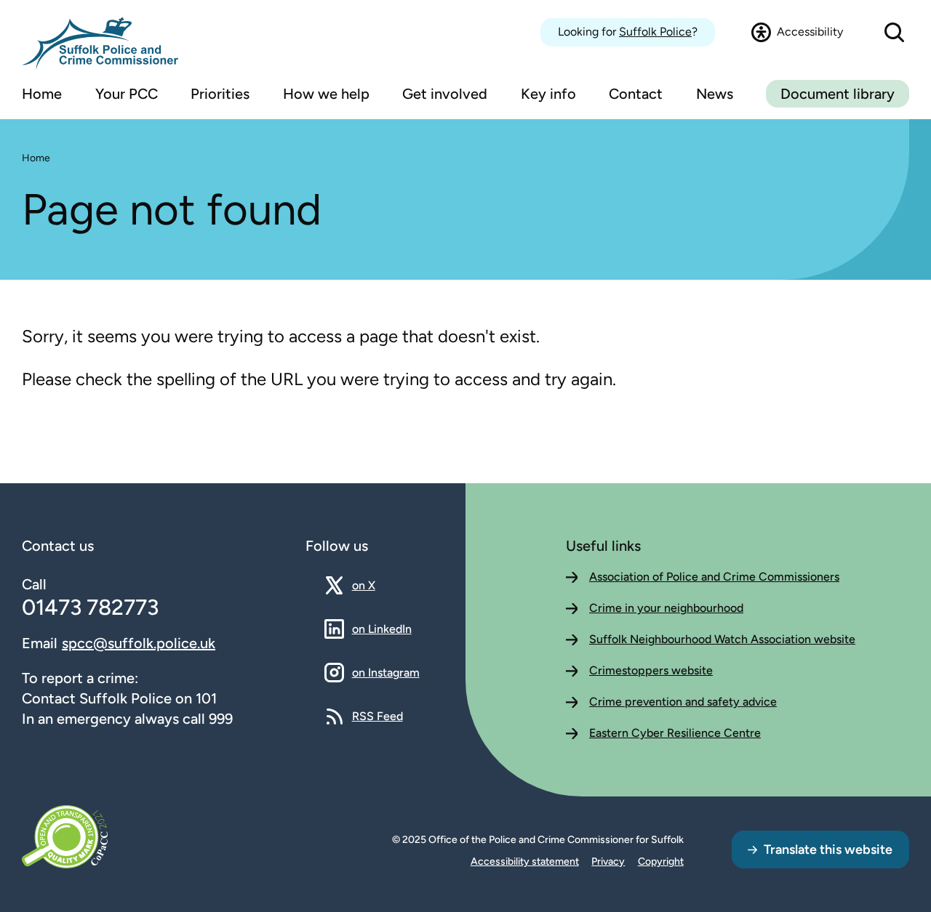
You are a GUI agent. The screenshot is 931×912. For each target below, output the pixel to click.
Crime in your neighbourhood (666, 608)
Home (36, 158)
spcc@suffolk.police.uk (138, 643)
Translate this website (828, 849)
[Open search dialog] (894, 32)
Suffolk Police (655, 32)
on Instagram (386, 672)
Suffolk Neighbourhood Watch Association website (722, 639)
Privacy (608, 861)
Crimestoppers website (651, 670)
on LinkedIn (382, 628)
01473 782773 (90, 607)
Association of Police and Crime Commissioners (714, 577)
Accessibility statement (525, 861)
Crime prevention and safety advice (683, 702)
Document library (837, 93)
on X (376, 585)
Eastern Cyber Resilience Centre (675, 733)
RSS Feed (377, 716)
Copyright (661, 861)
